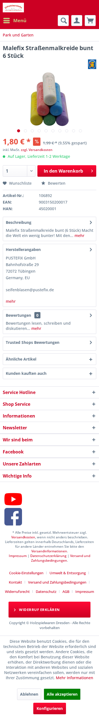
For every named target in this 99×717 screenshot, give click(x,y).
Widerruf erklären (39, 609)
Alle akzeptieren (62, 694)
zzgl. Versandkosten (37, 149)
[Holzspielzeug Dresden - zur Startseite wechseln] (13, 7)
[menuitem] (14, 20)
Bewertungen (18, 315)
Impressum (18, 555)
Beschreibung (18, 222)
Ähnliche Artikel (21, 359)
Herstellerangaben (23, 249)
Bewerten (56, 183)
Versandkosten (23, 537)
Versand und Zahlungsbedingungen (60, 558)
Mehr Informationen (74, 677)
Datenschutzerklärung (48, 555)
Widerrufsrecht (17, 591)
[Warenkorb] (90, 20)
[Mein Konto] (76, 20)
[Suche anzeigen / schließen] (63, 20)
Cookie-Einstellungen (26, 572)
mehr (78, 235)
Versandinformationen (49, 551)
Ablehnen (29, 694)
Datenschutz (46, 591)
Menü (19, 20)
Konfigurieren (50, 708)
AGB (65, 591)
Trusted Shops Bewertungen (32, 342)
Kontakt (15, 582)
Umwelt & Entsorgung (68, 572)
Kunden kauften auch (26, 373)
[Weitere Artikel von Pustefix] (92, 64)
